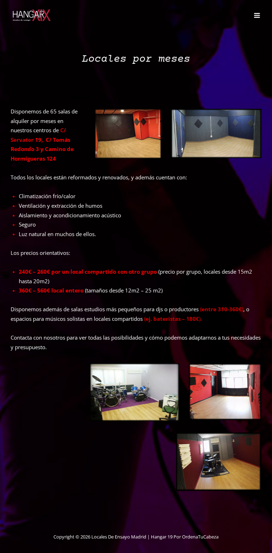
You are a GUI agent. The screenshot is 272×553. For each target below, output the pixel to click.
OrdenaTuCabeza (200, 537)
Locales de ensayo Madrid (118, 537)
